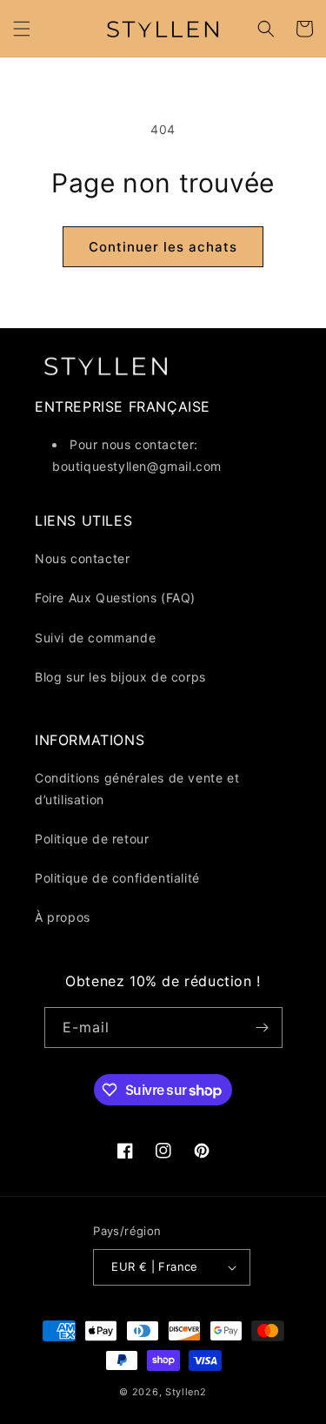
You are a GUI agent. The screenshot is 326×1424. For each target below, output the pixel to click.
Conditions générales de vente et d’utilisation (137, 788)
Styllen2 (186, 1392)
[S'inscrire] (262, 1027)
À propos (62, 917)
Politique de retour (92, 838)
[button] (22, 29)
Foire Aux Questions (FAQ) (115, 597)
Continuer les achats (163, 246)
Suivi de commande (95, 637)
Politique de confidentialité (117, 877)
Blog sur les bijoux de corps (120, 676)
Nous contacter (82, 558)
